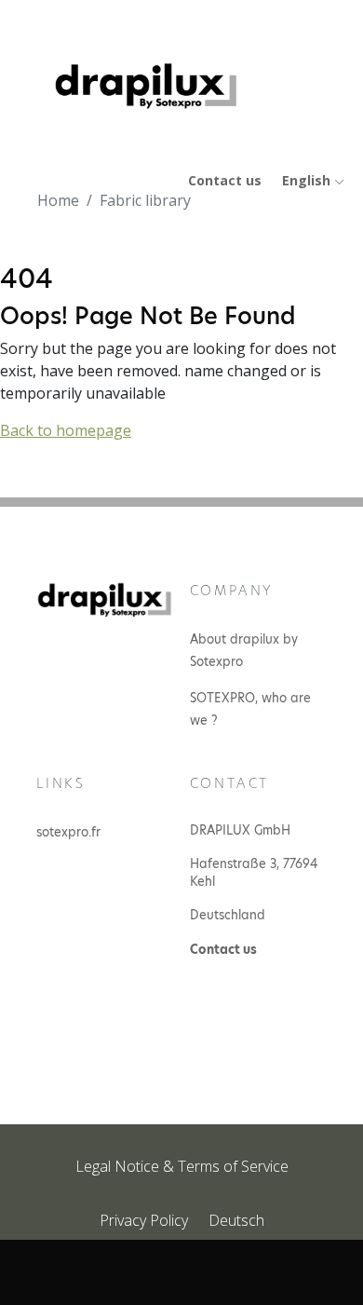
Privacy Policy (144, 1220)
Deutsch (236, 1220)
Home (58, 200)
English (308, 180)
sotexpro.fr (68, 831)
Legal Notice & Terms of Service (182, 1166)
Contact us (225, 180)
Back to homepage (65, 430)
